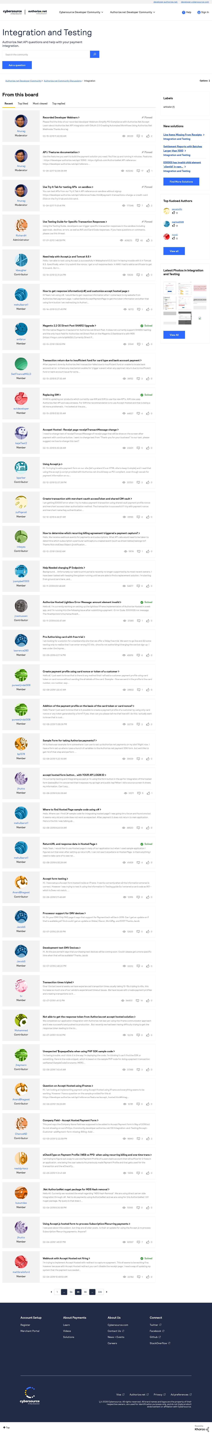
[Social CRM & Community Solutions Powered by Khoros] (202, 1428)
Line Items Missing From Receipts (182, 134)
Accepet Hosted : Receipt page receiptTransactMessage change (80, 429)
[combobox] (50, 54)
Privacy (158, 1394)
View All (174, 334)
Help (188, 12)
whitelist (167, 106)
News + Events (116, 1336)
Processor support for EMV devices (63, 913)
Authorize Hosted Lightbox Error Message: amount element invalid (81, 602)
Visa (118, 1394)
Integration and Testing (176, 138)
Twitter (154, 1324)
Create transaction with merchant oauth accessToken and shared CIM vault (86, 498)
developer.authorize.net (165, 1)
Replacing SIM (51, 394)
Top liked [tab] (23, 103)
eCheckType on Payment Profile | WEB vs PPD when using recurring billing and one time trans (96, 1154)
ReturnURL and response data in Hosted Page (69, 843)
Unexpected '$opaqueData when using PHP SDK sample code (78, 1051)
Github (154, 1336)
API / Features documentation (60, 152)
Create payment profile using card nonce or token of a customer (80, 671)
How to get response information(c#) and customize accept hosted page (85, 290)
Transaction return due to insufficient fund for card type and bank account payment (91, 360)
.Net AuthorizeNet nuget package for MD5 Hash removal (75, 1189)
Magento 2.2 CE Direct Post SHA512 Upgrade (68, 325)
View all (174, 251)
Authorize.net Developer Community (131, 12)
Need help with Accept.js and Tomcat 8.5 (66, 256)
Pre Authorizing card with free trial (63, 636)
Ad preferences (179, 1394)
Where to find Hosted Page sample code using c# (71, 809)
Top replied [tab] (58, 103)
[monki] (171, 238)
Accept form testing (54, 878)
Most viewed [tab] (40, 103)
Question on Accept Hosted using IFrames (67, 1085)
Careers (112, 1343)
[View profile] (21, 122)
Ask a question (17, 65)
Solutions (68, 1336)
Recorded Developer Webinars (60, 117)
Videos (67, 1330)
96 (85, 1292)
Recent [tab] (9, 103)
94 (71, 1292)
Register (25, 1324)
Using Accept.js (52, 464)
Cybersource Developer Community (12, 12)
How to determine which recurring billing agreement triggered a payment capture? (90, 533)
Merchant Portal (29, 1330)
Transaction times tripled (57, 982)
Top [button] (8, 1427)
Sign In (205, 12)
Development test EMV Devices (61, 947)
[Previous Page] (51, 1292)
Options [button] (204, 80)
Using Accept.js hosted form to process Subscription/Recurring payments (85, 1223)
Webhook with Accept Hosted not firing (65, 1258)
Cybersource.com (118, 1324)
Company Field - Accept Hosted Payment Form (70, 1120)
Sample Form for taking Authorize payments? (69, 740)
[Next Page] (106, 1292)
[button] (169, 288)
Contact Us (114, 1330)
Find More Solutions (181, 181)
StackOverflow (158, 1343)
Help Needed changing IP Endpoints (63, 567)
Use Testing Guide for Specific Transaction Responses (74, 221)
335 (100, 1292)
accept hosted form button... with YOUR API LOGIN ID (73, 774)
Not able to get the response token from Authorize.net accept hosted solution (88, 1016)
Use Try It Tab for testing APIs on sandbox (67, 186)
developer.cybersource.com (195, 1)
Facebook (155, 1330)
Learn (66, 1324)
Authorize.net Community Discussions (62, 80)
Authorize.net (137, 1394)
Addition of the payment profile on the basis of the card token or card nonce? (87, 705)
